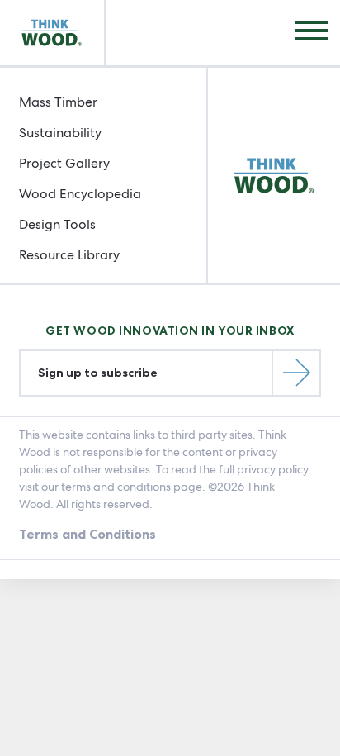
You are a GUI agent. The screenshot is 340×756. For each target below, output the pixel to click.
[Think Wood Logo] (53, 32)
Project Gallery (64, 163)
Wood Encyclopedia (80, 193)
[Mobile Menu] (311, 32)
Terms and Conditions (87, 533)
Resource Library (69, 255)
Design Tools (57, 224)
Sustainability (60, 132)
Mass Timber (58, 102)
